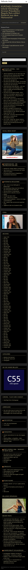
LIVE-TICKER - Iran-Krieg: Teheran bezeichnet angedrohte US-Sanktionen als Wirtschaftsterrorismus (14, 116)
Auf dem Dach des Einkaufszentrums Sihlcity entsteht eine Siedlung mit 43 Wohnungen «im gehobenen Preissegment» (14, 105)
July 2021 (5, 333)
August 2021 (6, 331)
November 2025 (7, 251)
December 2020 (7, 344)
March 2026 (6, 244)
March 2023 (6, 301)
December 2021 (7, 325)
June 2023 (6, 296)
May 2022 (6, 317)
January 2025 (6, 267)
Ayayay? (5, 194)
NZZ (5, 52)
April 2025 (6, 262)
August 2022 (6, 312)
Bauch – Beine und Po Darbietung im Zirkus (13, 469)
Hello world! (6, 491)
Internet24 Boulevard (11, 181)
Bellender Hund (6, 1)
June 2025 (6, 259)
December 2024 (7, 268)
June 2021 (6, 334)
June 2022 (6, 315)
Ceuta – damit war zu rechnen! (10, 197)
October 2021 (7, 328)
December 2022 (7, 306)
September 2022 (7, 311)
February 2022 (7, 322)
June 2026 (6, 240)
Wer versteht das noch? (8, 472)
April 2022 (6, 318)
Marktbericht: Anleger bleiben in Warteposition (14, 168)
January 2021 (6, 342)
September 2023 (7, 292)
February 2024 (7, 284)
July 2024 (5, 276)
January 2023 (6, 304)
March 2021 (6, 339)
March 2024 (6, 282)
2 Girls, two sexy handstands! (10, 423)
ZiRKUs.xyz (7, 466)
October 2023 (7, 290)
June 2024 (6, 278)
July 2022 (5, 314)
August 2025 (6, 255)
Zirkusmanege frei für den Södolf (10, 471)
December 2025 (7, 249)
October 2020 (7, 347)
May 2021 (6, 336)
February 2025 (7, 265)
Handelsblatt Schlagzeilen (13, 550)
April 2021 (6, 337)
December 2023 (7, 287)
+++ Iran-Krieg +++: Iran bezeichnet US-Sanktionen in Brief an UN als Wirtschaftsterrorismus (12, 561)
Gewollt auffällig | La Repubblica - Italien (13, 438)
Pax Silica (5, 462)
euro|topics (8, 432)
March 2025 (6, 263)
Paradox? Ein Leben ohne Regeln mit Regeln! (13, 474)
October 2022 (7, 309)
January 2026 (6, 248)
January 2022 (6, 323)
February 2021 (7, 341)
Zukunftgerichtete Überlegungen (11, 400)
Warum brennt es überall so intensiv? (12, 192)
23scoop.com (8, 420)
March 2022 (6, 320)
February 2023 (7, 303)
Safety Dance (6, 458)
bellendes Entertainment (9, 357)
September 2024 (7, 273)
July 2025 (5, 257)
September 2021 (7, 329)
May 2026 (6, 241)
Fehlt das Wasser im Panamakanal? (11, 191)
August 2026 (6, 237)
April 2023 (6, 300)
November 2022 (7, 307)
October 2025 (7, 252)
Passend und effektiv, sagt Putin (10, 457)
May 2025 (6, 260)
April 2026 (6, 243)
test (4, 490)
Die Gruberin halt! (7, 460)
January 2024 (6, 285)
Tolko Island (8, 480)
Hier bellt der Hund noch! (9, 358)
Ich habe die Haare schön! (9, 196)
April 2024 (6, 281)
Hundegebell (23, 22)
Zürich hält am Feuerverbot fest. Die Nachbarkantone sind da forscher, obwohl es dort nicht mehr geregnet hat (14, 78)
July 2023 (5, 295)
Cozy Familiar (7, 425)
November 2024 (7, 270)
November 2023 (7, 289)
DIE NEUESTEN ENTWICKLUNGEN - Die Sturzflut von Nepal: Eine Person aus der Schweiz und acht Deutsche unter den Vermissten (15, 83)
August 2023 (6, 293)
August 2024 (6, 274)
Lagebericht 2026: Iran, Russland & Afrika (13, 205)
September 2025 (7, 254)
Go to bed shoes (7, 476)
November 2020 (7, 345)
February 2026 (7, 246)
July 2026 (5, 238)
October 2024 (7, 271)
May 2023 (6, 298)
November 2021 (7, 326)
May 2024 (6, 279)
